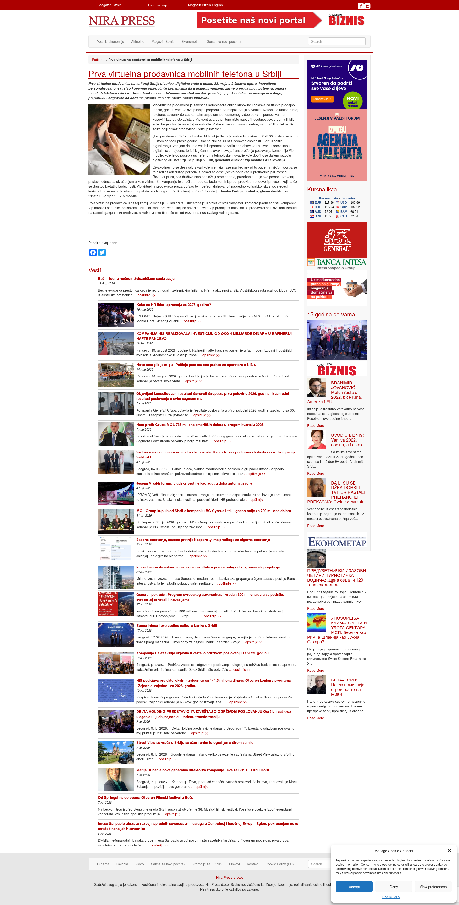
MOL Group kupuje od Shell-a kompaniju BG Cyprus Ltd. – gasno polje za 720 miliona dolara (214, 510)
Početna (98, 59)
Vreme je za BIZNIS (207, 863)
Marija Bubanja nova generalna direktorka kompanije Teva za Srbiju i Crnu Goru (202, 770)
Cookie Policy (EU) (280, 863)
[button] (449, 850)
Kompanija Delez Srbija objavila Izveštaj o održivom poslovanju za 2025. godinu (202, 652)
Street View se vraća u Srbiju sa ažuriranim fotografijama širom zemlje (194, 742)
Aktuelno (137, 41)
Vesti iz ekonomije (110, 41)
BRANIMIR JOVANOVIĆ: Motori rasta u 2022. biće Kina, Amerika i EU (334, 391)
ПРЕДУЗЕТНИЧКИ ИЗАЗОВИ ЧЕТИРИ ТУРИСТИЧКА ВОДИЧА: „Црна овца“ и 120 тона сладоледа (336, 577)
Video (139, 863)
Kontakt (252, 863)
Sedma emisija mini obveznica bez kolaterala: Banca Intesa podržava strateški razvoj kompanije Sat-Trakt (215, 454)
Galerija (122, 863)
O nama (103, 863)
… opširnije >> (144, 295)
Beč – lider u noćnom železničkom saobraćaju (136, 278)
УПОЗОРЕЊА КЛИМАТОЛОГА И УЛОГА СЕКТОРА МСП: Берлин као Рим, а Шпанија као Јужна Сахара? (337, 629)
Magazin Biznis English (205, 4)
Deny (394, 886)
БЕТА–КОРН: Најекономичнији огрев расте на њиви (348, 686)
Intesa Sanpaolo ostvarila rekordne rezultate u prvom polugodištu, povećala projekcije (208, 567)
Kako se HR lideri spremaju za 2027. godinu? (174, 304)
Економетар (157, 4)
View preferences (433, 886)
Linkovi (234, 863)
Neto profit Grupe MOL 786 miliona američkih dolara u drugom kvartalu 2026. (200, 424)
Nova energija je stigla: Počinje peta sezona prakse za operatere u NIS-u (196, 364)
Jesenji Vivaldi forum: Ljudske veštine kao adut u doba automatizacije (194, 483)
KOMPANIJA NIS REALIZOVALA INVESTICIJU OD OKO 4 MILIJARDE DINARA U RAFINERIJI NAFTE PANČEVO (214, 336)
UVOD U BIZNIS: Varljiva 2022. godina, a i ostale (347, 439)
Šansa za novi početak (224, 41)
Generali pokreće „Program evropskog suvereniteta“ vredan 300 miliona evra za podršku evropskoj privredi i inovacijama (210, 597)
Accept (354, 886)
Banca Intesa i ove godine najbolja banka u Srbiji (176, 625)
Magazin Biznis (109, 4)
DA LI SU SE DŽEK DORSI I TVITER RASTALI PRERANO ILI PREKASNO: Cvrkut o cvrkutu (336, 492)
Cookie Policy (391, 897)
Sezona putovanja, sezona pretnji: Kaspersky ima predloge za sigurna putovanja (203, 539)
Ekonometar (190, 41)
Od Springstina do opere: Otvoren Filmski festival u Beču (145, 797)
